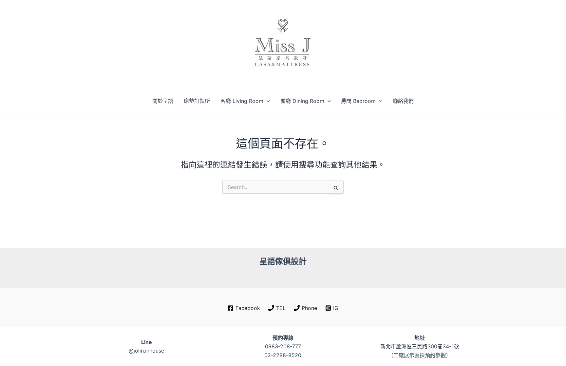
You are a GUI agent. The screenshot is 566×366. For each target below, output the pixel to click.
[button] (266, 101)
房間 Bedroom (358, 101)
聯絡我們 (403, 101)
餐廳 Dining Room (302, 101)
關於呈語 (162, 101)
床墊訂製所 (197, 101)
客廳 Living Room (241, 101)
